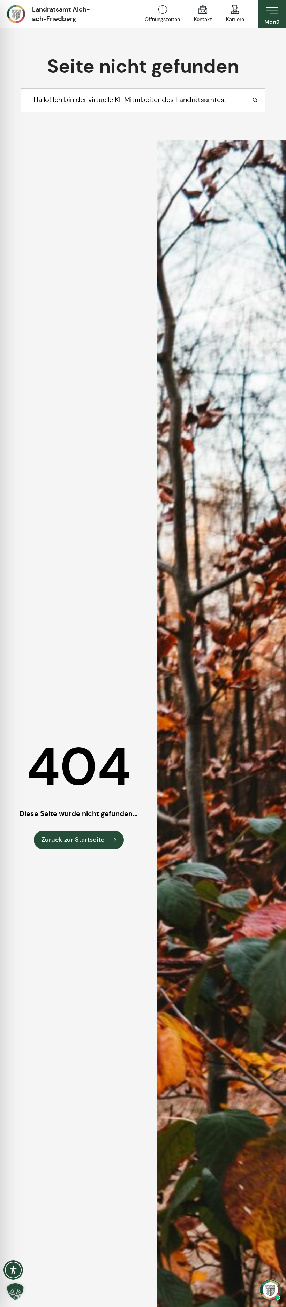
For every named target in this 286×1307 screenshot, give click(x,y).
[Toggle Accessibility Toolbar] (13, 1270)
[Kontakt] (203, 9)
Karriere (235, 19)
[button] (15, 1291)
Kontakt (203, 19)
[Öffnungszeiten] (162, 9)
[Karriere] (235, 9)
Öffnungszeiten (162, 19)
